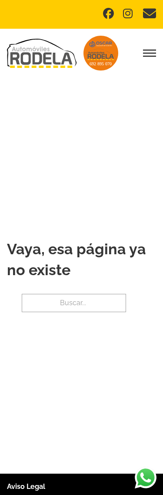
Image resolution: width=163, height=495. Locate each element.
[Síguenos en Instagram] (129, 14)
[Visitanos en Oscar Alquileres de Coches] (100, 53)
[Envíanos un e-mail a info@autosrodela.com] (149, 14)
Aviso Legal (26, 486)
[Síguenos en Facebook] (109, 14)
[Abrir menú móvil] (149, 53)
